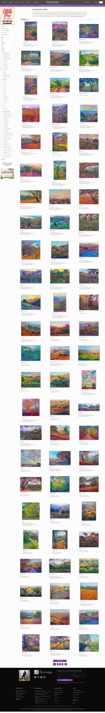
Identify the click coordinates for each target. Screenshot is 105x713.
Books (55, 699)
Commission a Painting (58, 692)
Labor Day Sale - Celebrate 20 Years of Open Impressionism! (52, 5)
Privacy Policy (82, 682)
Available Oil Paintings (58, 690)
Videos (74, 695)
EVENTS (22, 2)
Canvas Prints (56, 697)
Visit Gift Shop (76, 697)
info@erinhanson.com (20, 696)
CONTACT (28, 2)
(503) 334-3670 (87, 2)
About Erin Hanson (76, 690)
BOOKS (16, 2)
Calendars (56, 701)
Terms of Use (77, 682)
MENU (101, 2)
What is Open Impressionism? (78, 692)
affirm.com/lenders (82, 708)
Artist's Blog (75, 694)
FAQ (74, 703)
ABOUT (10, 2)
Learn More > (56, 703)
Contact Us (75, 700)
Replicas (55, 695)
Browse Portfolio (57, 694)
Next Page (60, 660)
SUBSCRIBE (35, 2)
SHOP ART (4, 2)
